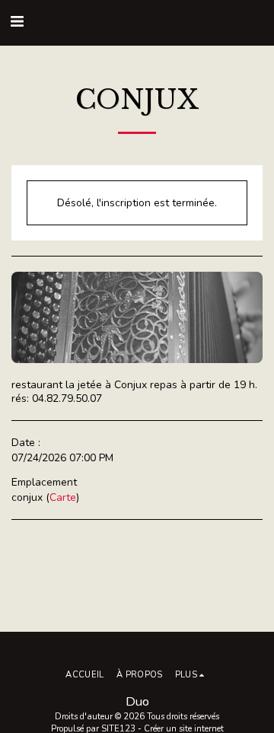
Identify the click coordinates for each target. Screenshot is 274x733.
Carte (62, 497)
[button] (17, 21)
